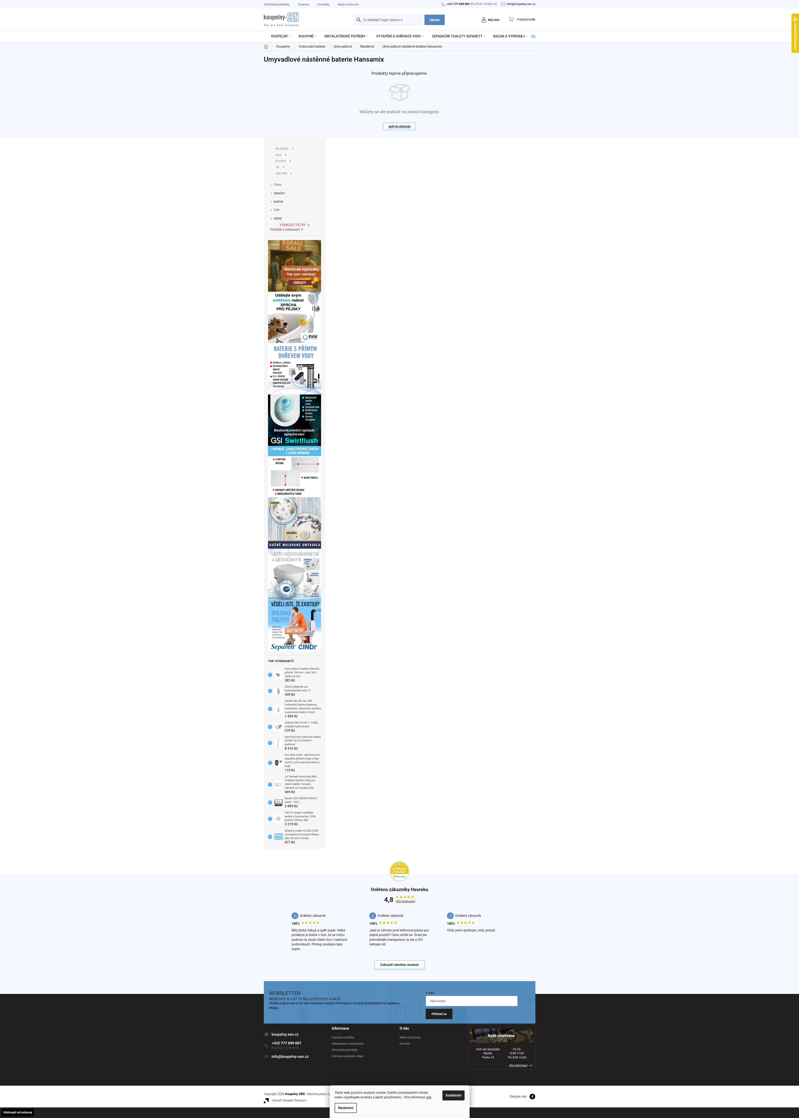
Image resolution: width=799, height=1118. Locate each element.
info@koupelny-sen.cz (290, 1056)
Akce (281, 154)
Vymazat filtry (292, 225)
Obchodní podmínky (277, 4)
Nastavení (345, 1108)
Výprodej (283, 173)
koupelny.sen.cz (285, 1034)
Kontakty (323, 4)
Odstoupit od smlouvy (17, 1112)
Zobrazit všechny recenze (399, 965)
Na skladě (284, 148)
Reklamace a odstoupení (347, 1043)
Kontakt (405, 1043)
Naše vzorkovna (348, 4)
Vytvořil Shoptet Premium (289, 1100)
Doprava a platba (343, 1037)
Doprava (303, 4)
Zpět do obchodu (399, 126)
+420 (471, 4)
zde (428, 1097)
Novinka (283, 161)
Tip (279, 167)
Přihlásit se (439, 1014)
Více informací (518, 1065)
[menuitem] (281, 36)
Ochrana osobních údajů (347, 1056)
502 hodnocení (405, 901)
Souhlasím (453, 1095)
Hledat (435, 20)
